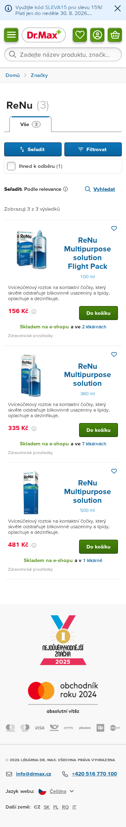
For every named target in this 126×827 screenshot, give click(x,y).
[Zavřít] (117, 9)
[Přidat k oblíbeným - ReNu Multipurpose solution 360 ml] (114, 354)
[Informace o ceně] (34, 311)
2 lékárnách (94, 326)
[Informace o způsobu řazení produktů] (66, 189)
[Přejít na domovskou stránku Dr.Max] (44, 34)
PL (55, 807)
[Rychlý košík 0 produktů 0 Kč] (115, 34)
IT (74, 807)
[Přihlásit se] (97, 34)
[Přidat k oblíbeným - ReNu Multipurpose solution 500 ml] (114, 471)
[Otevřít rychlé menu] (11, 34)
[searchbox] (63, 54)
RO (65, 807)
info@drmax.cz (33, 774)
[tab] (30, 124)
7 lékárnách (94, 443)
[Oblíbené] (80, 34)
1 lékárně (92, 560)
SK (47, 807)
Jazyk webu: (20, 791)
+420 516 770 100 (94, 774)
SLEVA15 (56, 7)
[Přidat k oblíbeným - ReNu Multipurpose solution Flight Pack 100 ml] (114, 228)
